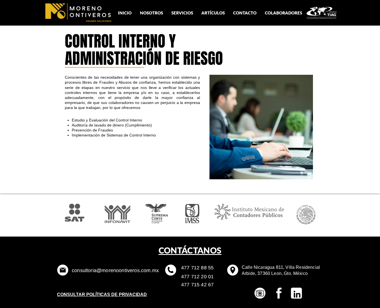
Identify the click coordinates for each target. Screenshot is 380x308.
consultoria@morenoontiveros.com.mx (115, 270)
